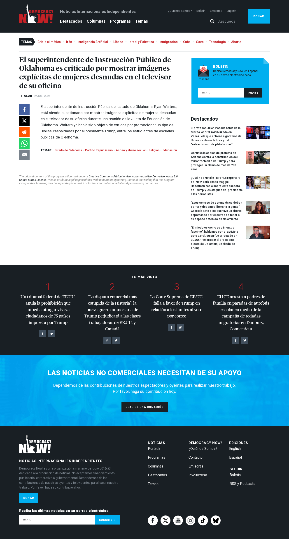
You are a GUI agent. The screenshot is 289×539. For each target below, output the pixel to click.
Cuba (187, 42)
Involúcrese (198, 475)
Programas (120, 21)
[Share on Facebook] (24, 109)
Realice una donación (145, 407)
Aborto (236, 42)
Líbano (118, 42)
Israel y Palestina (141, 42)
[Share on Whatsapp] (24, 143)
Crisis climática (49, 42)
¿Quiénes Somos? (180, 10)
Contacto (196, 457)
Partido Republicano (99, 150)
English (231, 10)
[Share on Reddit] (24, 132)
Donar (258, 16)
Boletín (200, 10)
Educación (170, 150)
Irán (69, 42)
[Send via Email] (24, 155)
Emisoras (216, 10)
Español (235, 457)
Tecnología (217, 42)
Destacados (71, 21)
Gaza (200, 42)
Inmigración (168, 42)
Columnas (96, 21)
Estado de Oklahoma (68, 150)
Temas (141, 21)
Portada (154, 448)
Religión (154, 150)
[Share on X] (24, 121)
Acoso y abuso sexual (130, 150)
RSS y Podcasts (242, 484)
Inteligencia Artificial (92, 42)
